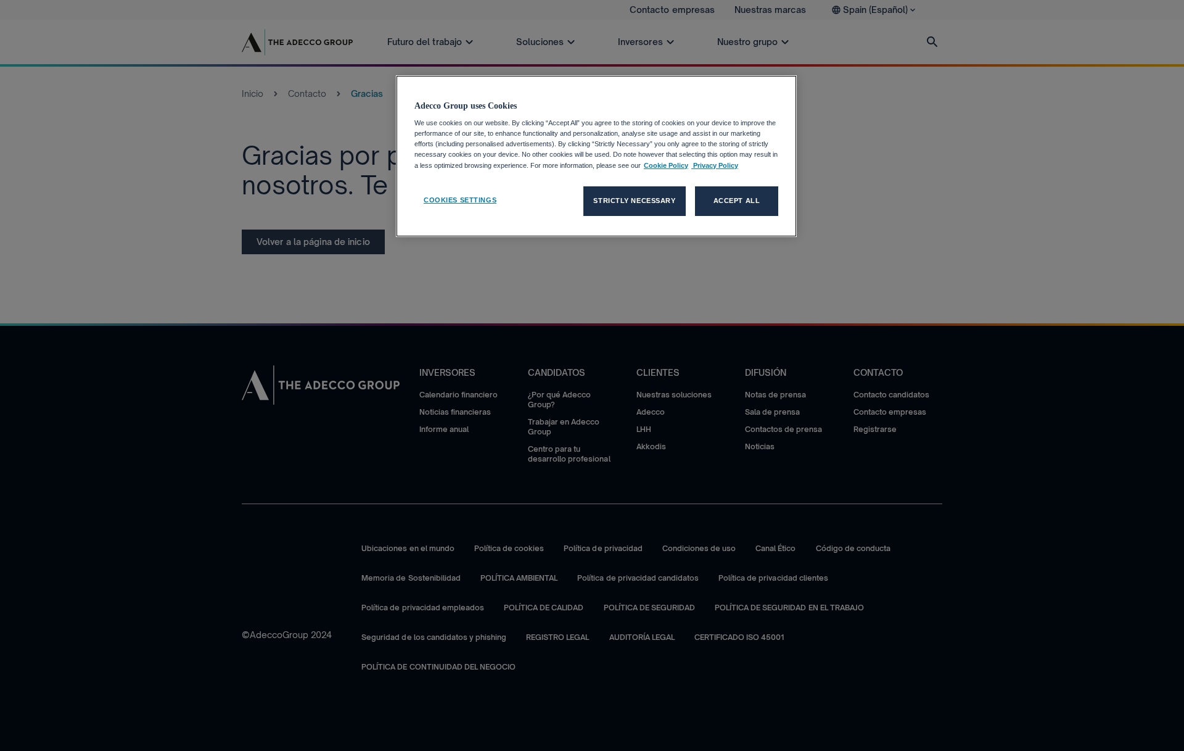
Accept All (736, 200)
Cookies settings (460, 200)
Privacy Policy (714, 165)
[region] (596, 156)
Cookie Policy (666, 165)
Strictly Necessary (634, 200)
